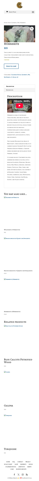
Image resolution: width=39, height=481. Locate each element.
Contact (20, 462)
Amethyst (22, 467)
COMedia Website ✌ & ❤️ (15, 478)
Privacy (28, 462)
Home (5, 22)
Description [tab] (10, 86)
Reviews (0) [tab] (9, 90)
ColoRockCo (25, 478)
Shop (9, 22)
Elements (14, 22)
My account (8, 464)
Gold (12, 469)
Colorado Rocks (16, 74)
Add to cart (11, 66)
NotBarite (7, 77)
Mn (18, 22)
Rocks (14, 77)
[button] (32, 29)
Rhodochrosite (21, 469)
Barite (29, 467)
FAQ (13, 462)
